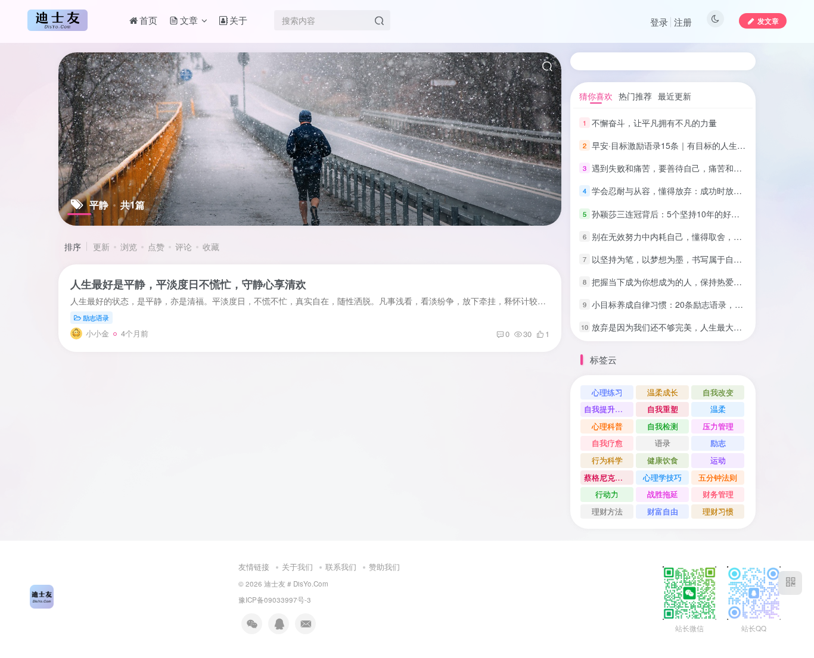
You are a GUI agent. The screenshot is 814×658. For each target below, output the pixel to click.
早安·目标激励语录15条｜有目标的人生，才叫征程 (685, 145)
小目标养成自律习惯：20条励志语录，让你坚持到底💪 (693, 304)
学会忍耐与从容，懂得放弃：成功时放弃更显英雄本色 (692, 191)
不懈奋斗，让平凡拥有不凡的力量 (654, 123)
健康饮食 (662, 460)
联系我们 (340, 566)
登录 (659, 21)
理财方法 (607, 511)
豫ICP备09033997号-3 (274, 599)
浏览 (128, 246)
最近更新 (674, 96)
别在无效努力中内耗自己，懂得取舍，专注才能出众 (688, 236)
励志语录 (96, 317)
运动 (718, 460)
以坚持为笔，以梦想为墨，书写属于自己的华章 (679, 259)
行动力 (607, 494)
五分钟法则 (717, 477)
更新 (101, 246)
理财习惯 (718, 511)
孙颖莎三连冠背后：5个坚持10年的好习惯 (670, 214)
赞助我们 (384, 566)
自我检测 (662, 426)
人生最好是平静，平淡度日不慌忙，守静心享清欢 (188, 284)
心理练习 (607, 392)
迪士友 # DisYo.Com (296, 583)
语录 (662, 442)
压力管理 (718, 426)
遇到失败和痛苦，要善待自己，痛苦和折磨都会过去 (688, 168)
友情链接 (253, 566)
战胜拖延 (662, 494)
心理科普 (607, 426)
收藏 (211, 246)
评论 (183, 246)
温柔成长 (662, 392)
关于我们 (297, 566)
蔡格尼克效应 (607, 477)
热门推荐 (635, 96)
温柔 (718, 408)
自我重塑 (662, 408)
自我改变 (718, 392)
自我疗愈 (607, 442)
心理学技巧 (662, 477)
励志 (718, 442)
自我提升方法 (607, 408)
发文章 (768, 20)
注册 (683, 21)
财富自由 (662, 511)
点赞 (156, 246)
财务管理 (718, 494)
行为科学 (607, 460)
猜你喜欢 (596, 96)
